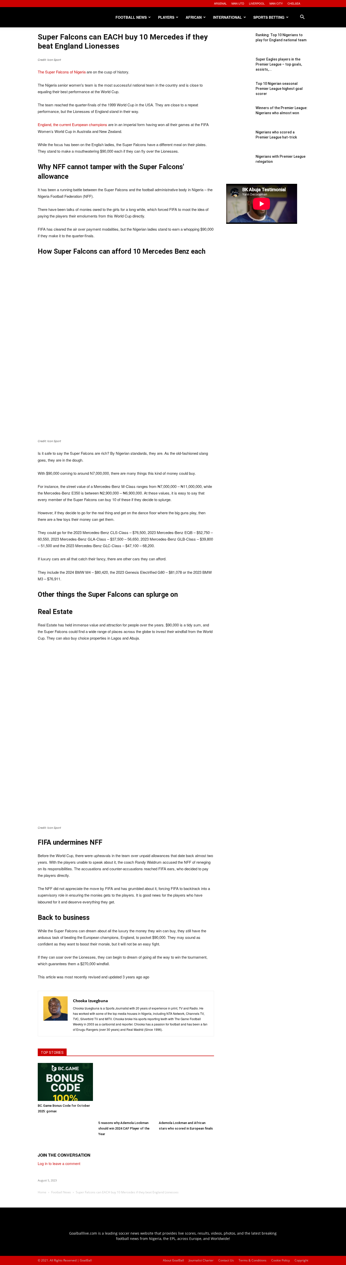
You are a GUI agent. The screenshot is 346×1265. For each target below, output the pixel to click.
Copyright (301, 1260)
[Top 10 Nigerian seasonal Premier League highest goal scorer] (239, 93)
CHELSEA (293, 3)
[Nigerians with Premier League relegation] (239, 166)
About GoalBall (173, 1260)
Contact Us (226, 1260)
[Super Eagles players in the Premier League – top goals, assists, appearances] (239, 69)
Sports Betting (268, 17)
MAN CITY (276, 3)
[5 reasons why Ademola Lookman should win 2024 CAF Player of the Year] (125, 1090)
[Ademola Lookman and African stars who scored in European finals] (186, 1090)
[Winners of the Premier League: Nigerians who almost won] (239, 118)
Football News (131, 17)
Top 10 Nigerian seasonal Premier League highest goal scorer (279, 89)
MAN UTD (238, 3)
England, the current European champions (72, 124)
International (227, 17)
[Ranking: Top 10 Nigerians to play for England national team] (239, 45)
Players (166, 17)
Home (42, 1192)
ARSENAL (220, 3)
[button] (302, 17)
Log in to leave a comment (59, 1163)
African (194, 17)
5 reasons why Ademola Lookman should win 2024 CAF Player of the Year (123, 1128)
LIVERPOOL (257, 3)
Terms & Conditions (252, 1260)
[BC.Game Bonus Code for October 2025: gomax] (65, 1082)
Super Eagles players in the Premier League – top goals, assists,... (279, 64)
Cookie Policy (280, 1260)
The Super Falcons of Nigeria (62, 71)
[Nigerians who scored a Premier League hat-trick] (239, 142)
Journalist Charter (201, 1260)
